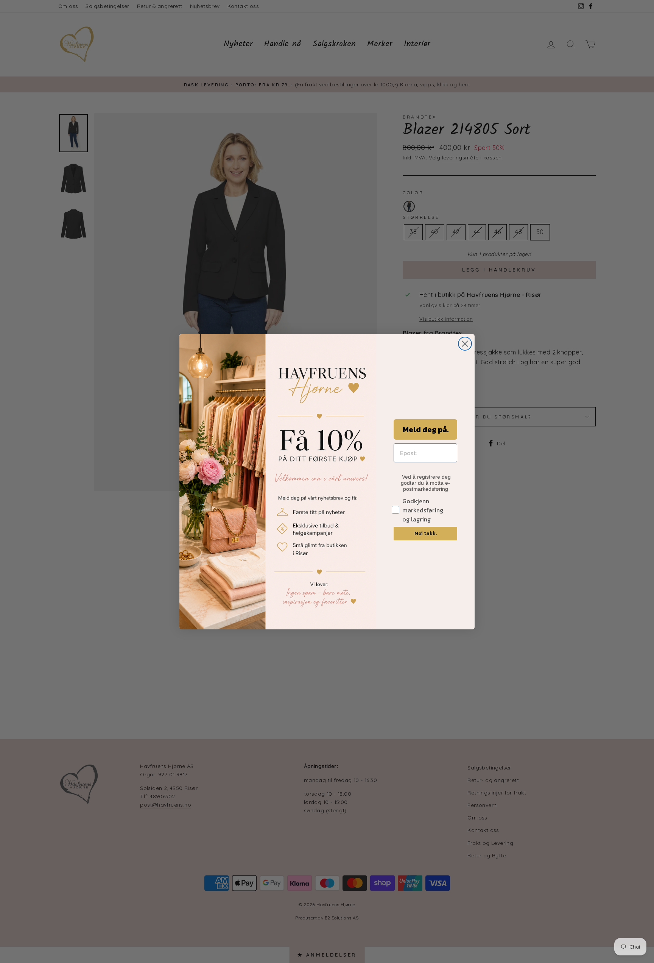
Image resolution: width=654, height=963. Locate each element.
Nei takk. (425, 533)
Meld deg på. (425, 429)
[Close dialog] (465, 343)
